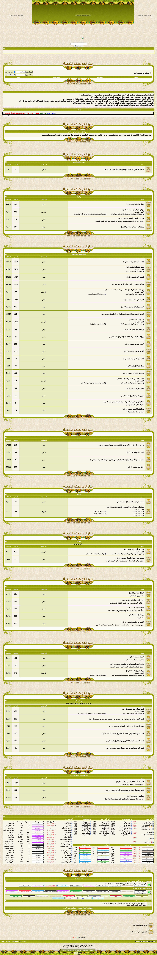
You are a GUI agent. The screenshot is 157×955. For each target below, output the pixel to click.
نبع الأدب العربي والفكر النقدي (79, 254)
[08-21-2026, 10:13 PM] (38, 891)
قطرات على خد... (104, 833)
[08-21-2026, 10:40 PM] (115, 891)
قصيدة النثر (106, 830)
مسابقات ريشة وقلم (99, 511)
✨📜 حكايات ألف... (146, 826)
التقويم (18, 77)
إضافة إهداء (6, 116)
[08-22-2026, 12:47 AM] (140, 891)
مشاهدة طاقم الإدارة (69, 908)
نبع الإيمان (79, 196)
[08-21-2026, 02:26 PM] (76, 891)
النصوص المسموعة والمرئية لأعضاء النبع (131, 383)
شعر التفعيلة (105, 828)
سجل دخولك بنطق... (124, 826)
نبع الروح (79, 437)
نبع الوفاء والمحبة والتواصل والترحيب (79, 775)
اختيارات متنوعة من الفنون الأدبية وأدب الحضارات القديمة (127, 554)
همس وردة (127, 825)
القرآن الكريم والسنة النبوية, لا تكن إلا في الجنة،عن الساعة (126, 214)
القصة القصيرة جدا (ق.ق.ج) (97, 324)
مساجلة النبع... (126, 834)
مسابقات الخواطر (137, 511)
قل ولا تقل (127, 828)
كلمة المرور (29, 74)
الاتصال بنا (23, 941)
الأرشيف (8, 941)
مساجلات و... (86, 833)
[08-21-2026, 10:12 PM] (51, 891)
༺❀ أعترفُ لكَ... (146, 829)
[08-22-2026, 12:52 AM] (128, 891)
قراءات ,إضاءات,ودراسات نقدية (96, 294)
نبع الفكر (79, 586)
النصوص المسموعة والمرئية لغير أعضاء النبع (93, 383)
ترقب (69, 848)
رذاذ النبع (106, 826)
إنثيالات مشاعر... (104, 825)
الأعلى (2, 941)
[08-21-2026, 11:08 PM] (12, 891)
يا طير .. (149, 832)
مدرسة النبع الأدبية (79, 700)
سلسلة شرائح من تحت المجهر (134, 271)
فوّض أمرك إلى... (147, 823)
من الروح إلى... (104, 834)
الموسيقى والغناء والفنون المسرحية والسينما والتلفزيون (127, 675)
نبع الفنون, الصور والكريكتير (97, 675)
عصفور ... (68, 855)
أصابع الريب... (148, 822)
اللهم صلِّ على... (126, 833)
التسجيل (136, 77)
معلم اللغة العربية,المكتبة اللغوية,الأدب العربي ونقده (91, 713)
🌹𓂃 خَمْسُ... (148, 842)
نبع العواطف (15, 941)
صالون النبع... (10, 862)
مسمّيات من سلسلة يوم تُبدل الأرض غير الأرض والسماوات (89, 214)
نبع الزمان (79, 541)
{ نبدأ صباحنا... (66, 835)
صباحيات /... (67, 832)
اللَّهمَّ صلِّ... (86, 831)
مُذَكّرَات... (87, 828)
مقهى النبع (127, 823)
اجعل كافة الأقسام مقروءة (85, 908)
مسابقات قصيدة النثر (99, 513)
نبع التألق (79, 494)
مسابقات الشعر (138, 515)
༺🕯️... (149, 838)
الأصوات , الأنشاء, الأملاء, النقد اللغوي (132, 713)
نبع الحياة (79, 650)
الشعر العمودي (105, 822)
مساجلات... (67, 841)
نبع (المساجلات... (104, 831)
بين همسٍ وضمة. (66, 850)
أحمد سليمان (130, 905)
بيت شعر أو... (127, 822)
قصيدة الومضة (9, 825)
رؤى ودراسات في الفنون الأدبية (134, 294)
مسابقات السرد (138, 513)
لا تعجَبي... (68, 825)
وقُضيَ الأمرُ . (67, 853)
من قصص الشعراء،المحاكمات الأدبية (95, 554)
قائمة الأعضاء (56, 77)
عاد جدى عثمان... (65, 846)
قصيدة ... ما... (66, 859)
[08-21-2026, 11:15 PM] (63, 891)
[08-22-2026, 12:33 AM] (102, 891)
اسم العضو (29, 72)
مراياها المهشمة (66, 844)
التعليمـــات (100, 77)
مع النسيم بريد (147, 825)
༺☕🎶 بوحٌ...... (146, 834)
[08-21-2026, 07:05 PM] (89, 891)
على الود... (67, 830)
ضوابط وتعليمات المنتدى (79, 162)
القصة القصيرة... (9, 844)
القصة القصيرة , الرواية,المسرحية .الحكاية (131, 324)
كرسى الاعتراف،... (65, 862)
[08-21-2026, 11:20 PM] (25, 891)
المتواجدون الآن (148, 881)
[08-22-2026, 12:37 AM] (140, 893)
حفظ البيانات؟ (9, 72)
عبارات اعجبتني (126, 831)
